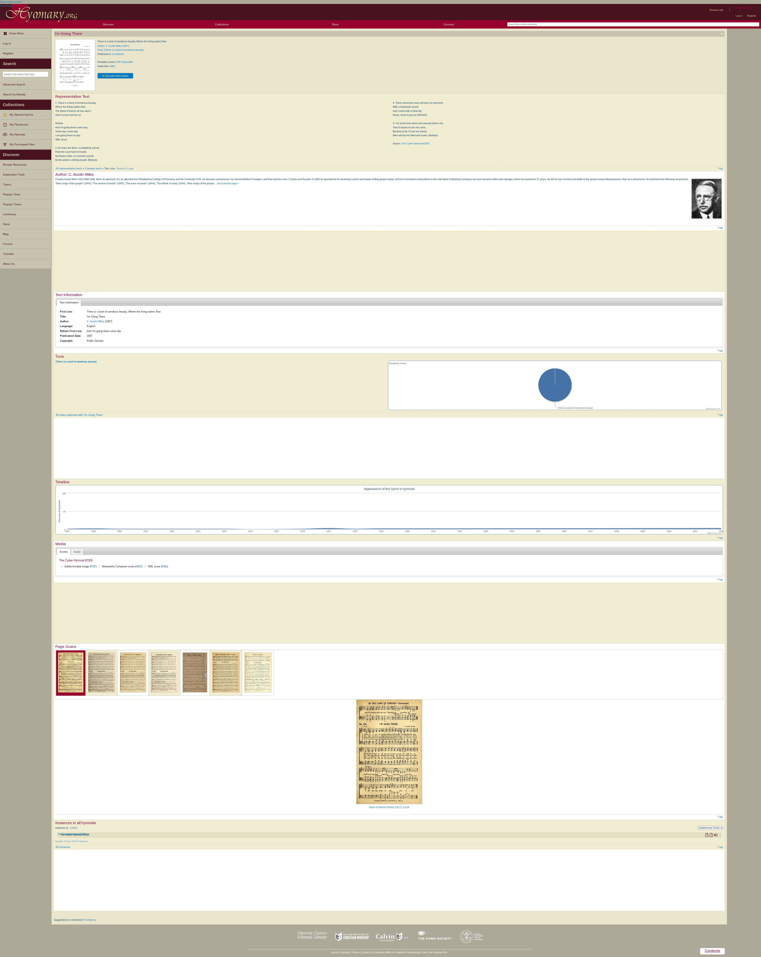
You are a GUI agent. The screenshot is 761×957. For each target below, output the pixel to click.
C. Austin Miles (95, 321)
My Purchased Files (22, 144)
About (334, 952)
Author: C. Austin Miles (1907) (113, 46)
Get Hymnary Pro (438, 952)
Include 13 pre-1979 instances (71, 841)
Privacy (356, 952)
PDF (118, 62)
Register (751, 15)
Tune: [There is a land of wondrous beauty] (120, 50)
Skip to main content (11, 2)
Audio (77, 551)
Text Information (69, 302)
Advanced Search (14, 84)
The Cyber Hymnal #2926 (415, 143)
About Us (8, 263)
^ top (720, 168)
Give (424, 952)
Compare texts (93, 168)
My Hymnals (17, 134)
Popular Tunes (12, 204)
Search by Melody (14, 94)
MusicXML (127, 62)
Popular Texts (11, 194)
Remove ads (716, 10)
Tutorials (8, 253)
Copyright (344, 952)
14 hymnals (118, 54)
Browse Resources (15, 164)
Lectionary (9, 214)
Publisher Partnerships (408, 952)
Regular (120, 168)
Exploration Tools (14, 174)
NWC (139, 566)
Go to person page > (228, 183)
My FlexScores (19, 124)
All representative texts (69, 168)
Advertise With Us (384, 952)
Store (335, 24)
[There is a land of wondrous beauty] (76, 361)
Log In (7, 43)
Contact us (90, 920)
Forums (8, 244)
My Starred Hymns (21, 114)
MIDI (112, 66)
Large (130, 168)
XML (164, 566)
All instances (63, 847)
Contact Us (367, 952)
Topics (7, 184)
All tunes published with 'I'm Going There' (79, 414)
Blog (6, 234)
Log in (739, 15)
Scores (64, 551)
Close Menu (16, 33)
